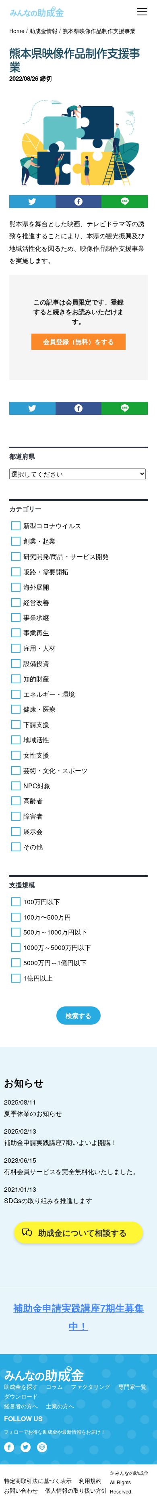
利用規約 (90, 1481)
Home (17, 31)
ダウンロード (21, 1396)
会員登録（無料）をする (78, 341)
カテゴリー (25, 508)
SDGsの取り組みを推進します (48, 1200)
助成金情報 (43, 31)
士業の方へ (60, 1406)
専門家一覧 (132, 1386)
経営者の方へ (21, 1406)
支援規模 (22, 884)
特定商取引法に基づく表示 (38, 1481)
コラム (54, 1386)
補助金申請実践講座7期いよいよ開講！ (60, 1142)
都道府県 (22, 456)
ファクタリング (90, 1386)
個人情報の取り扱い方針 (76, 1490)
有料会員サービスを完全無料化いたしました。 (71, 1171)
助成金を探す (21, 1386)
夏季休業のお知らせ (33, 1113)
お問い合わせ (21, 1490)
